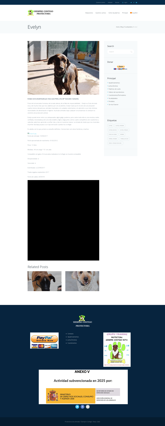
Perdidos (112, 101)
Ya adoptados (128, 27)
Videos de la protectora (116, 92)
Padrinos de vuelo (115, 89)
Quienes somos (100, 2)
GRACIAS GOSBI (113, 134)
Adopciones (89, 13)
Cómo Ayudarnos (114, 13)
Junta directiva (113, 86)
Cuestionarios (72, 343)
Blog (122, 27)
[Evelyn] (63, 68)
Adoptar (110, 2)
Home (118, 27)
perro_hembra (113, 138)
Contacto (70, 334)
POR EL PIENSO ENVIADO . (115, 143)
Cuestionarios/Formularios (117, 95)
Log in (125, 2)
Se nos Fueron (113, 104)
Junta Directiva (72, 340)
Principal (125, 13)
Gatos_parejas (124, 130)
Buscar (117, 2)
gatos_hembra (120, 125)
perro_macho (124, 138)
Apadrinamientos (114, 83)
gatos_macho (113, 130)
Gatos (110, 125)
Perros (122, 134)
